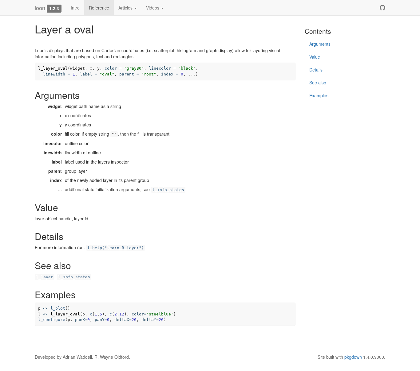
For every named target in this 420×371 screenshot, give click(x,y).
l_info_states (168, 189)
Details (316, 70)
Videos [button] (153, 8)
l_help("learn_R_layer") (115, 247)
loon (40, 8)
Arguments (320, 44)
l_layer (44, 277)
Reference (99, 8)
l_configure (51, 319)
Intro (75, 8)
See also (317, 82)
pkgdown (353, 357)
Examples (318, 95)
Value (314, 57)
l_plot (57, 308)
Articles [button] (126, 8)
